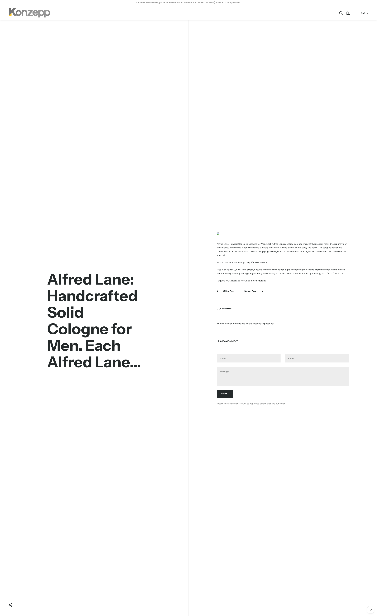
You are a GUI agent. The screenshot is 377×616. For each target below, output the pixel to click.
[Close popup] (247, 278)
